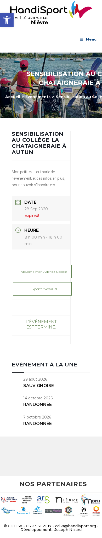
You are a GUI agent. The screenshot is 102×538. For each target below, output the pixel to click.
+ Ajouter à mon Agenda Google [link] (42, 272)
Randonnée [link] (37, 404)
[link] (7, 20)
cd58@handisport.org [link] (75, 526)
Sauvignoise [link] (38, 385)
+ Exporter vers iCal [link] (42, 289)
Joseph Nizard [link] (68, 529)
